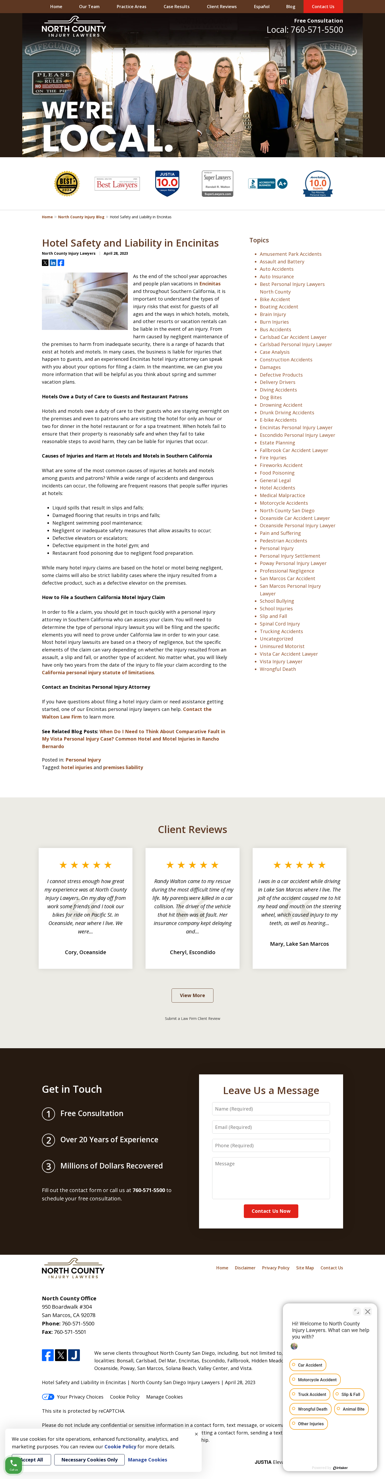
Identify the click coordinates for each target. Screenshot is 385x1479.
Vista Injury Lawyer (281, 661)
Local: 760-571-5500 (305, 29)
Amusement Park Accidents (291, 254)
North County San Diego (287, 510)
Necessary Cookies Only (89, 1459)
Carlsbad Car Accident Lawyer (293, 337)
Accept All (31, 1459)
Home (56, 6)
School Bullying (277, 601)
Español (262, 6)
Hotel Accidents (277, 488)
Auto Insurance (277, 276)
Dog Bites (271, 397)
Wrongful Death (278, 669)
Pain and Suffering (280, 533)
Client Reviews (222, 6)
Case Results (177, 6)
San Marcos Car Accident (287, 578)
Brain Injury (273, 314)
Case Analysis (275, 352)
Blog (290, 6)
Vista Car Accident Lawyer (289, 654)
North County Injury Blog (81, 216)
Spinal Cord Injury (280, 624)
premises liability (123, 767)
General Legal (275, 480)
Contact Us (323, 6)
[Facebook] (48, 1355)
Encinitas (210, 283)
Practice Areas (131, 6)
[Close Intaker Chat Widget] (368, 1311)
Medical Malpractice (282, 495)
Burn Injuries (274, 322)
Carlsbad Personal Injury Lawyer (296, 344)
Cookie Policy (125, 1397)
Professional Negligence (287, 571)
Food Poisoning (277, 473)
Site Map (305, 1268)
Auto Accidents (277, 269)
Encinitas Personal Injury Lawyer (296, 427)
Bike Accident (275, 299)
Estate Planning (277, 442)
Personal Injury (83, 760)
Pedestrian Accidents (283, 540)
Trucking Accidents (281, 631)
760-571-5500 (78, 1323)
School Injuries (276, 608)
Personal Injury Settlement (290, 556)
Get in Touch (72, 1089)
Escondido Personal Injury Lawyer (297, 435)
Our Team (89, 6)
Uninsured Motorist (282, 646)
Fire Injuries (273, 457)
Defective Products (281, 375)
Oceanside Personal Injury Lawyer (298, 525)
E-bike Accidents (278, 420)
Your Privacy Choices (80, 1397)
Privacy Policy (276, 1268)
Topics (259, 240)
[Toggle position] (357, 1311)
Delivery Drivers (277, 382)
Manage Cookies (164, 1397)
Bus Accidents (275, 329)
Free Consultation (318, 20)
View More (192, 995)
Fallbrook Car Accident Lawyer (294, 450)
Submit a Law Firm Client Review (192, 1018)
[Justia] (74, 1355)
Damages (270, 367)
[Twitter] (61, 1355)
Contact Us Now (271, 1211)
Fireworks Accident (281, 465)
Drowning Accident (281, 405)
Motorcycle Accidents (284, 503)
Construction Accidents (286, 359)
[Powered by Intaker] (340, 1468)
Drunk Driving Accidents (287, 412)
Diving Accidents (278, 390)
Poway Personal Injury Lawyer (293, 563)
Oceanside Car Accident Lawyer (295, 518)
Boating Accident (279, 306)
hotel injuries (76, 767)
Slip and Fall (273, 616)
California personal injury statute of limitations (98, 672)
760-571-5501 (70, 1331)
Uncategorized (276, 638)
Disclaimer (245, 1268)
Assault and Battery (282, 261)
